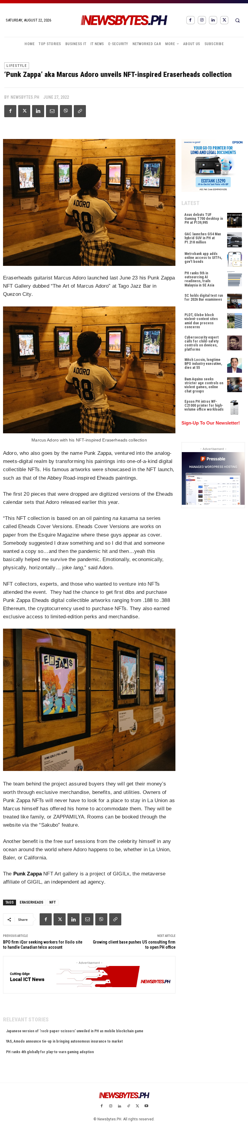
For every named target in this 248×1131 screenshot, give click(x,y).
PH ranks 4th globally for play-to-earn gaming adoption (50, 1052)
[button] (237, 20)
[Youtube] (146, 1106)
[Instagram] (202, 20)
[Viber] (66, 111)
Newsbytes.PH (25, 97)
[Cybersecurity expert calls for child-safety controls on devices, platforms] (234, 343)
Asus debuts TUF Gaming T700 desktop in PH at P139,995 (203, 219)
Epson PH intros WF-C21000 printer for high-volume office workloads (204, 405)
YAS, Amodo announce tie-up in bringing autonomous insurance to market (64, 1041)
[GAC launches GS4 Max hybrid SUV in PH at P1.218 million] (234, 239)
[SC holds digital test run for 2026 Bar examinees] (234, 301)
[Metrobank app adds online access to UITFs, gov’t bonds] (234, 259)
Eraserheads (31, 902)
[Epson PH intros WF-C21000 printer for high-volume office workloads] (234, 407)
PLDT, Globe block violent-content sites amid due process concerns (201, 321)
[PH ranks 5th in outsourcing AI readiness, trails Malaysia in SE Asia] (234, 278)
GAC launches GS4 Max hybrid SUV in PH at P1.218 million (202, 238)
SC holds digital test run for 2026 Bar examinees (203, 297)
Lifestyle (16, 66)
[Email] (52, 111)
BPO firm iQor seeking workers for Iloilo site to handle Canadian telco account (42, 945)
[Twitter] (224, 20)
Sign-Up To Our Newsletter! (210, 422)
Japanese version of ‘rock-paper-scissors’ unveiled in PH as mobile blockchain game (74, 1031)
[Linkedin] (213, 20)
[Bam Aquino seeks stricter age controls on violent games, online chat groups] (234, 384)
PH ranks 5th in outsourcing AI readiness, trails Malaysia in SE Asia (199, 279)
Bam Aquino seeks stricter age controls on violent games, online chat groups (203, 385)
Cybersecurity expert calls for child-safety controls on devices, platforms (201, 343)
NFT (52, 902)
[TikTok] (128, 1106)
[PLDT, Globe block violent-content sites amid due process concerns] (234, 320)
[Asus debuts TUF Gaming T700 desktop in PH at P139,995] (234, 220)
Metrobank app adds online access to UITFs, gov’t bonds (203, 258)
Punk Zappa (27, 874)
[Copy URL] (80, 111)
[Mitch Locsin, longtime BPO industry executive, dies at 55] (234, 365)
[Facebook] (190, 20)
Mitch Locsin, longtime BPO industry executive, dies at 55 (203, 364)
